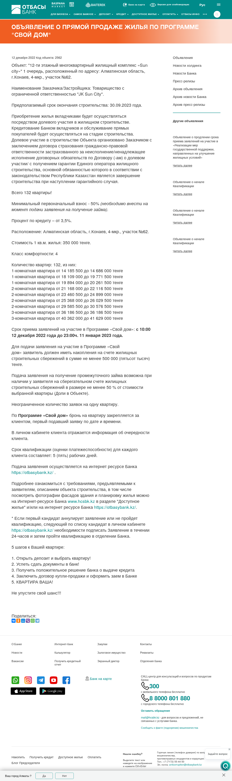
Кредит (121, 14)
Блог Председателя (26, 762)
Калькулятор (62, 652)
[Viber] (28, 621)
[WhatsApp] (33, 621)
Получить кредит (41, 757)
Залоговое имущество (111, 652)
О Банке (17, 644)
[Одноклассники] (18, 621)
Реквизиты (147, 652)
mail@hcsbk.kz (150, 717)
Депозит (105, 14)
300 (154, 686)
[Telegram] (37, 621)
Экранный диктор (108, 661)
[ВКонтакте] (14, 621)
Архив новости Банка (189, 96)
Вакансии (18, 661)
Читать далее (182, 165)
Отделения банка (151, 661)
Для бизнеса (60, 14)
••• (205, 14)
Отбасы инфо (190, 14)
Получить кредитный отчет (68, 662)
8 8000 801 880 (169, 698)
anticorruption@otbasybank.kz (185, 764)
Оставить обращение (155, 711)
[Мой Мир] (23, 621)
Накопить (18, 757)
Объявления (183, 57)
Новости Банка (184, 73)
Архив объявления (187, 88)
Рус (202, 5)
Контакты (146, 644)
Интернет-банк (64, 644)
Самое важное (84, 14)
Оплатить (169, 14)
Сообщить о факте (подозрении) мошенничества (169, 727)
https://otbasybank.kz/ (32, 472)
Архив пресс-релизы (189, 104)
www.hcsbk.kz (81, 501)
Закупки (102, 644)
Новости (17, 652)
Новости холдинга (187, 65)
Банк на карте (101, 678)
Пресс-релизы (184, 80)
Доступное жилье (144, 14)
